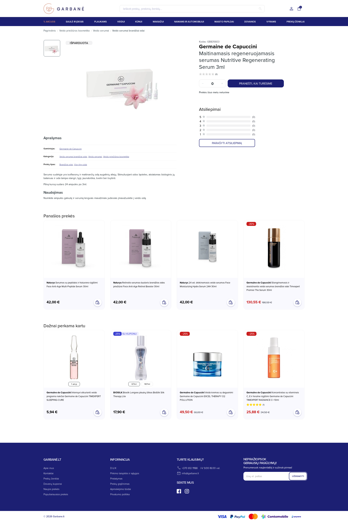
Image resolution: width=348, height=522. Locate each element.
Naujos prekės (51, 489)
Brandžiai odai (66, 164)
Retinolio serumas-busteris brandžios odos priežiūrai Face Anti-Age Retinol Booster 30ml (139, 284)
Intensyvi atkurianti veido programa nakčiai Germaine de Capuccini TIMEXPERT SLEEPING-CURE (74, 396)
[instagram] (187, 491)
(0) (216, 74)
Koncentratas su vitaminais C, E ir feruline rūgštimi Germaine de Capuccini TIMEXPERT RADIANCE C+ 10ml (272, 396)
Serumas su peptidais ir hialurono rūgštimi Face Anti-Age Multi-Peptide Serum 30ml (72, 284)
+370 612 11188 (190, 468)
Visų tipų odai (80, 164)
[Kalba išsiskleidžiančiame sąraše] (291, 9)
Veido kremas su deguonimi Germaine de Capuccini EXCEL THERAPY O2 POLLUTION (206, 396)
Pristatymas (116, 478)
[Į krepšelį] (231, 412)
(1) (263, 404)
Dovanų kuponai (53, 483)
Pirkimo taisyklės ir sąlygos (124, 473)
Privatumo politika (120, 494)
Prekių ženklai (51, 478)
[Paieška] (260, 8)
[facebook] (179, 491)
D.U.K (113, 468)
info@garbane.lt (190, 473)
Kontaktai (48, 473)
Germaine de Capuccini (70, 148)
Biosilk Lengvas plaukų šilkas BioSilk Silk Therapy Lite (138, 394)
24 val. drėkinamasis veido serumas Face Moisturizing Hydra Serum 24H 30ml (205, 284)
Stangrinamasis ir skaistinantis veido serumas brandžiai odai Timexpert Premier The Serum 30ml (273, 286)
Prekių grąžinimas (119, 483)
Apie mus (49, 468)
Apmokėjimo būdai (120, 489)
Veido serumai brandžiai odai (73, 156)
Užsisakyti (298, 476)
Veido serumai (95, 156)
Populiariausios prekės (56, 494)
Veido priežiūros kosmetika (116, 156)
